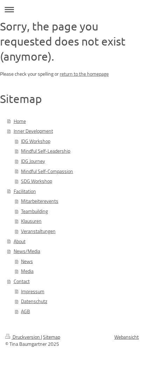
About (20, 241)
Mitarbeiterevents (39, 201)
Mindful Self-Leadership (45, 151)
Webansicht (126, 337)
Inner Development (33, 131)
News (27, 261)
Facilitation (25, 191)
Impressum (32, 291)
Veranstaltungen (38, 231)
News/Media (27, 251)
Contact (22, 281)
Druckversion (26, 337)
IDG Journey (33, 161)
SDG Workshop (36, 181)
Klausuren (31, 221)
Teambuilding (34, 211)
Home (20, 121)
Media (27, 271)
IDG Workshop (35, 141)
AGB (25, 311)
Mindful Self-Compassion (47, 171)
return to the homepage (84, 74)
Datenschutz (34, 301)
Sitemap (51, 337)
